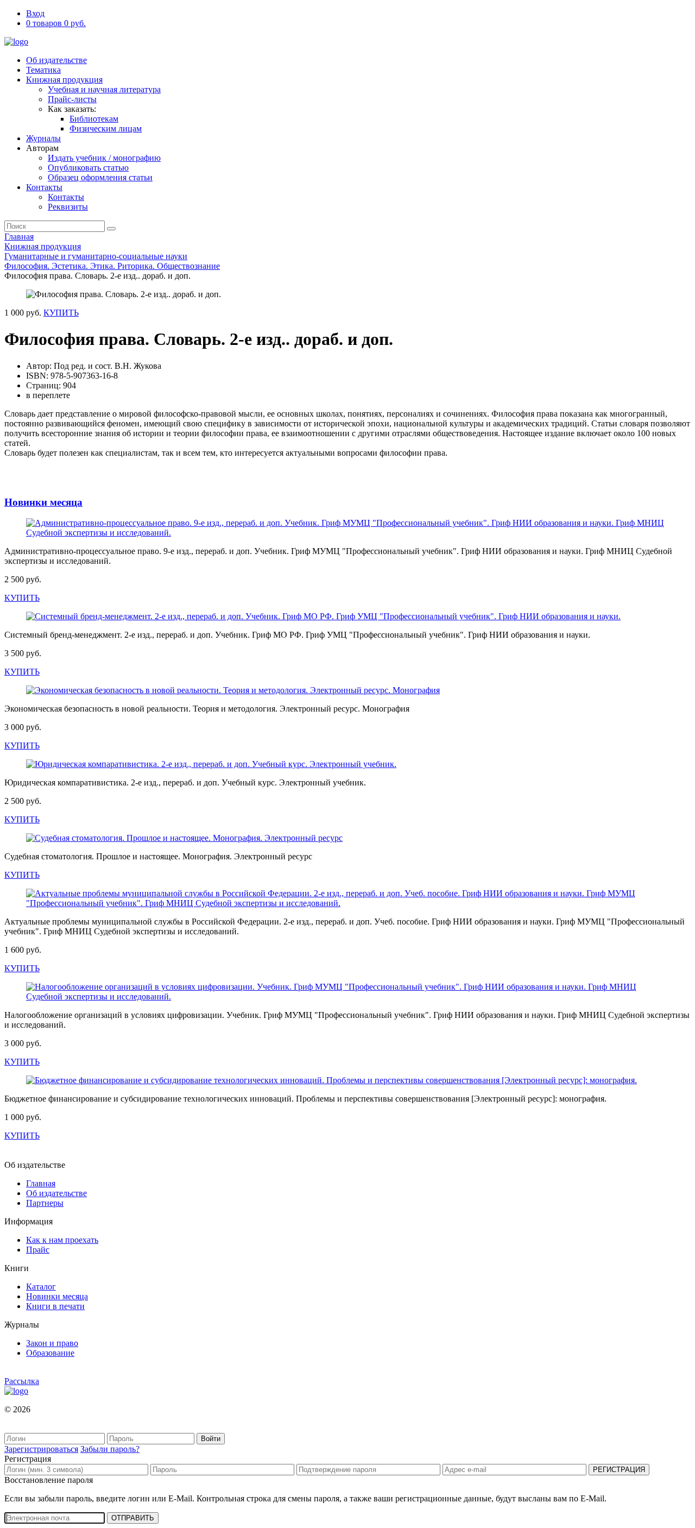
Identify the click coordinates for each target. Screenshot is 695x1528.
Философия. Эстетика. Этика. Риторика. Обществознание (112, 266)
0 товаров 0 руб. (56, 23)
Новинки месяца (43, 502)
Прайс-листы (72, 99)
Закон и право (52, 1343)
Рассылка (21, 1381)
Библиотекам (94, 118)
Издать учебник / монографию (104, 157)
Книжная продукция (64, 79)
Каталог (41, 1286)
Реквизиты (68, 206)
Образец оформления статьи (100, 177)
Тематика (43, 69)
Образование (50, 1352)
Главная (19, 236)
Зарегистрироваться (41, 1449)
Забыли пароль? (110, 1449)
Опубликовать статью (88, 167)
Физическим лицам (106, 128)
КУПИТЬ (61, 312)
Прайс (37, 1249)
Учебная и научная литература (104, 89)
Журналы (43, 138)
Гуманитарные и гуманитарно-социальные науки (95, 256)
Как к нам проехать (62, 1239)
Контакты (44, 187)
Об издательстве (56, 60)
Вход (35, 13)
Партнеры (45, 1203)
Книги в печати (55, 1306)
